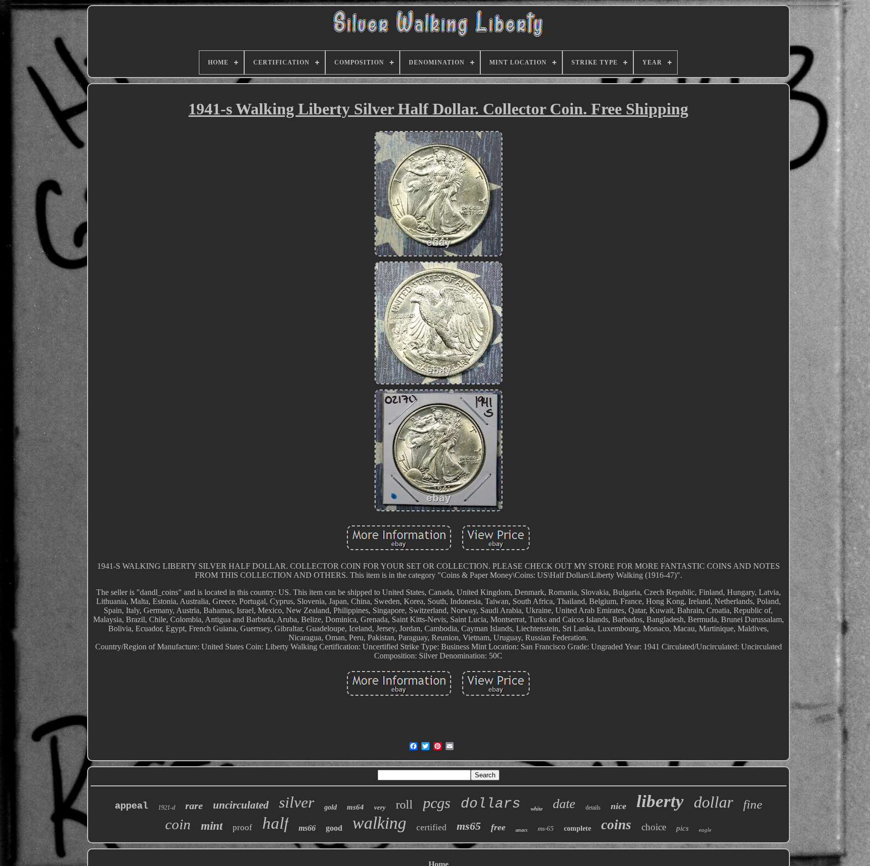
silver (296, 802)
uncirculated (241, 805)
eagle (705, 830)
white (537, 809)
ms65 (469, 826)
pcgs (437, 802)
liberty (660, 801)
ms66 (307, 828)
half (275, 823)
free (498, 827)
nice (618, 806)
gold (330, 807)
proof (242, 827)
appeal (131, 806)
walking (379, 823)
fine (752, 804)
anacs (522, 830)
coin (178, 824)
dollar (713, 802)
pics (682, 828)
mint (212, 826)
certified (431, 827)
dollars (491, 804)
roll (404, 804)
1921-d (166, 807)
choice (653, 827)
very (380, 807)
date (564, 803)
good (334, 828)
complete (577, 828)
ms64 (355, 807)
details (593, 807)
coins (616, 824)
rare (194, 805)
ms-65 (546, 828)
